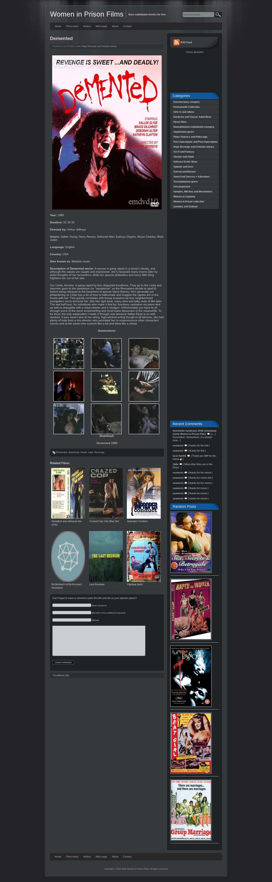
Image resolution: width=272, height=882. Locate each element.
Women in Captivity (184, 196)
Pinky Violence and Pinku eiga (190, 136)
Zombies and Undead (185, 206)
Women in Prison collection (188, 201)
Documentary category (186, 102)
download (73, 452)
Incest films (180, 122)
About (115, 26)
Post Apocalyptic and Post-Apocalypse (195, 141)
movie (83, 452)
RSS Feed (186, 42)
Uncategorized (181, 186)
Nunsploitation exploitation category (193, 126)
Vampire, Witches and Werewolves (192, 191)
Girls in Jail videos (183, 112)
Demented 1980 (107, 443)
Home (58, 26)
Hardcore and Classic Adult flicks (192, 117)
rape (90, 452)
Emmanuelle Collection (186, 107)
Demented (61, 452)
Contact (127, 26)
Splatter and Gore (183, 166)
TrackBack (61, 675)
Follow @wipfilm (195, 52)
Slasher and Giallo (183, 156)
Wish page (101, 26)
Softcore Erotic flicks (185, 161)
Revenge (99, 452)
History (87, 26)
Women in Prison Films (86, 14)
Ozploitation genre (183, 131)
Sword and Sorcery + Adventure (191, 176)
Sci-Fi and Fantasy (183, 151)
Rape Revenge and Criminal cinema (99, 46)
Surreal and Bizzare (184, 171)
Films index (72, 26)
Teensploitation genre (185, 181)
